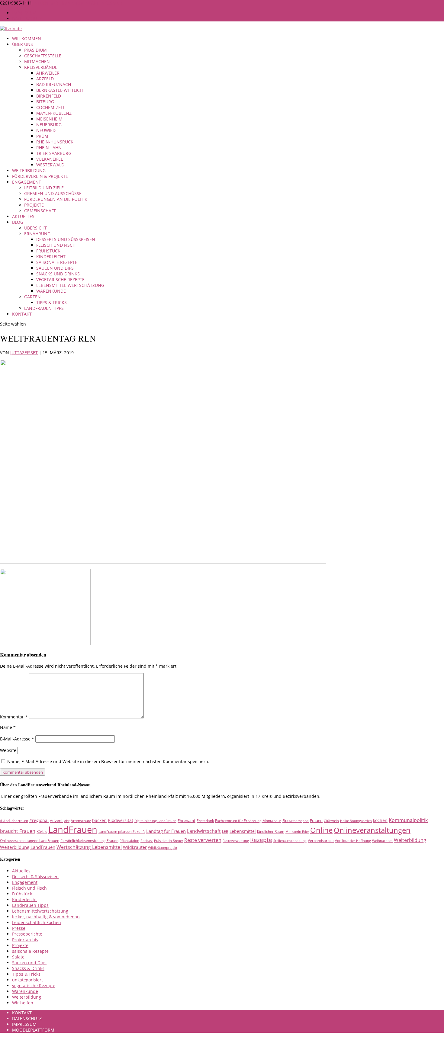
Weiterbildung (29, 170)
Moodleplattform (33, 1030)
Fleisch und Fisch (56, 245)
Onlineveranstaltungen (372, 830)
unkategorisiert (27, 980)
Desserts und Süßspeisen (65, 239)
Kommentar (13, 717)
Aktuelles (23, 216)
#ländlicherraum (14, 820)
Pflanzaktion (129, 841)
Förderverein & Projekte (40, 176)
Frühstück (48, 251)
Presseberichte (27, 934)
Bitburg (45, 101)
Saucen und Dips (55, 268)
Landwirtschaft (204, 831)
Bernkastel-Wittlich (59, 90)
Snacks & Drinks (28, 968)
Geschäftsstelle (42, 56)
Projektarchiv (25, 939)
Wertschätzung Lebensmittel (89, 847)
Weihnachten (382, 841)
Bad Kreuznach (53, 84)
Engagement (26, 182)
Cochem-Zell (50, 107)
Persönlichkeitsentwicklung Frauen (89, 840)
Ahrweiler (48, 73)
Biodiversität (120, 820)
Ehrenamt (186, 820)
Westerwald (50, 165)
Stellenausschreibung (290, 841)
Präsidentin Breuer (168, 841)
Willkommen (26, 38)
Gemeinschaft (40, 211)
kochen (380, 820)
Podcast (146, 841)
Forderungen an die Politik (55, 199)
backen (99, 820)
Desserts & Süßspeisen (35, 876)
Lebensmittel (243, 831)
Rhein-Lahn (49, 147)
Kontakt (22, 314)
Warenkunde (51, 291)
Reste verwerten (202, 840)
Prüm (42, 136)
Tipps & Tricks (51, 302)
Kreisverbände (40, 67)
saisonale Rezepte (56, 262)
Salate (18, 957)
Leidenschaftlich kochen (36, 922)
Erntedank (205, 820)
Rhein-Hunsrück (54, 142)
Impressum (24, 13)
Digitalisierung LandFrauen (155, 821)
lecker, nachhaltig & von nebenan (46, 917)
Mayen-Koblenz (54, 113)
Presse (18, 928)
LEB (225, 831)
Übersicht (35, 228)
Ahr (66, 821)
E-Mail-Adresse (17, 739)
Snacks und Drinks (58, 274)
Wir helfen (22, 1003)
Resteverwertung (236, 841)
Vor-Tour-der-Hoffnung (353, 841)
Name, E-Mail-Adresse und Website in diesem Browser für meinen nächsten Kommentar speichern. (108, 761)
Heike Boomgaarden (356, 821)
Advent (56, 820)
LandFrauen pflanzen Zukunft (121, 832)
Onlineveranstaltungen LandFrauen (29, 840)
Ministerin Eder (297, 832)
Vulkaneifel (49, 159)
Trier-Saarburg (53, 153)
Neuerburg (49, 124)
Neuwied (46, 130)
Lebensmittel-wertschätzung (70, 285)
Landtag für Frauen (166, 831)
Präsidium (35, 50)
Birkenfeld (48, 96)
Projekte (34, 205)
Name (8, 727)
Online (321, 830)
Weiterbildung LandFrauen (27, 847)
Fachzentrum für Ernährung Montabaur (248, 820)
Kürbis (42, 831)
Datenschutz (27, 18)
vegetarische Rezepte (60, 279)
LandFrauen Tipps (44, 308)
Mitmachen (37, 61)
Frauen (316, 820)
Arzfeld (45, 79)
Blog (17, 222)
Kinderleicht (51, 256)
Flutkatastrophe (295, 820)
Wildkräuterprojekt (162, 848)
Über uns (22, 44)
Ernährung (37, 233)
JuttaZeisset (24, 352)
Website (8, 750)
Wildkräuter (135, 847)
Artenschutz (81, 820)
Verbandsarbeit (321, 840)
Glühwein (331, 821)
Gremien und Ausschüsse (53, 193)
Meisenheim (49, 119)
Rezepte (261, 840)
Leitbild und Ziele (44, 188)
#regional (39, 820)
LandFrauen (72, 830)
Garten (32, 297)
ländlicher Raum (270, 831)
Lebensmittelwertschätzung (40, 911)
